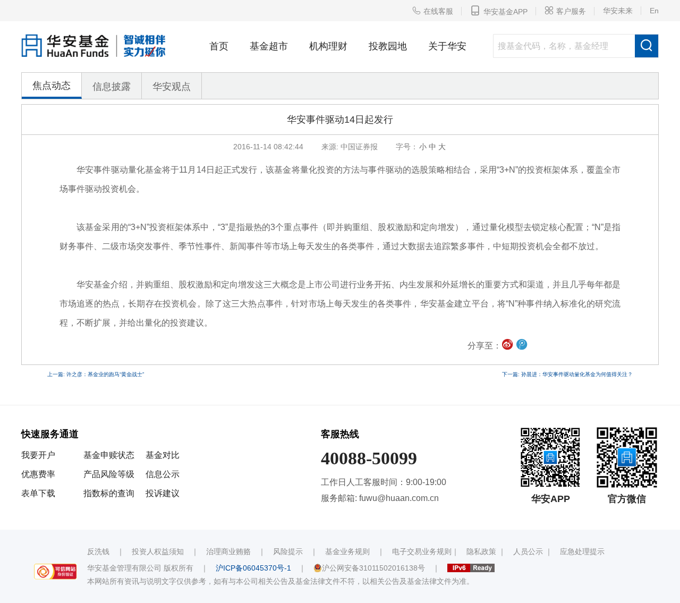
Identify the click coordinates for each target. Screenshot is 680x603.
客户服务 (565, 10)
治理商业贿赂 (228, 551)
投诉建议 (163, 493)
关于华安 (447, 46)
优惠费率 (38, 474)
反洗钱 (98, 551)
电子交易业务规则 (422, 551)
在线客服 (432, 10)
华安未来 (618, 10)
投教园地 (388, 46)
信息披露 (111, 86)
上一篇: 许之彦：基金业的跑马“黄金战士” (95, 374)
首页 (218, 46)
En (654, 10)
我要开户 (38, 455)
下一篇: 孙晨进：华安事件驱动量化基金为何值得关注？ (567, 374)
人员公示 (528, 551)
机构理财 (328, 46)
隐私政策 (481, 551)
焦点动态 (51, 85)
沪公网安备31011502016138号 (373, 568)
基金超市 (269, 46)
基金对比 (163, 455)
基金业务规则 (347, 551)
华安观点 (171, 86)
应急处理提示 (582, 551)
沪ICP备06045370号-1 (253, 568)
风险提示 (288, 551)
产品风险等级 (108, 474)
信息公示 (163, 474)
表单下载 (38, 493)
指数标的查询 (108, 493)
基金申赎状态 (108, 455)
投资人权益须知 (158, 551)
